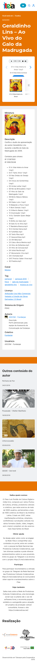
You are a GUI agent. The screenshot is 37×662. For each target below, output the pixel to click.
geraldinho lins (11, 285)
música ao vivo (26, 285)
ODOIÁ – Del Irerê (9, 471)
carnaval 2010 (21, 279)
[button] (30, 67)
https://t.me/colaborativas (24, 559)
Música (8, 270)
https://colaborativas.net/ (18, 610)
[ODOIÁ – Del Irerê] (18, 458)
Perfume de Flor (8, 381)
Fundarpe (9, 335)
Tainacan (19, 657)
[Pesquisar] (29, 5)
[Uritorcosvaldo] (18, 428)
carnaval (8, 279)
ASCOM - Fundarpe (17, 317)
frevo (7, 282)
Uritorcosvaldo (8, 441)
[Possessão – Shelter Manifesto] (18, 399)
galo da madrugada (20, 282)
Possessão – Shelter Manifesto (14, 411)
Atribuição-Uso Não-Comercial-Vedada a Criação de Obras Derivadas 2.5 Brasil (18, 296)
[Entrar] (33, 5)
